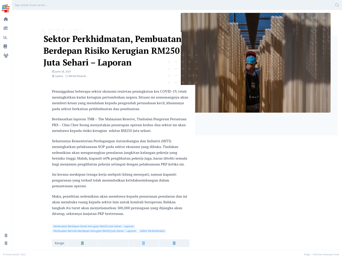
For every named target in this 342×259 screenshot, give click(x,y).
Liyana (59, 76)
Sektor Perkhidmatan (152, 231)
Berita (72, 76)
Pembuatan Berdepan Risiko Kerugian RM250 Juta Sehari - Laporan (93, 226)
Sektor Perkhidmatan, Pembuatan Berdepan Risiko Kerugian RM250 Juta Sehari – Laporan (112, 50)
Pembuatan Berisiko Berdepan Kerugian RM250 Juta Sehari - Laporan (94, 231)
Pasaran (81, 76)
